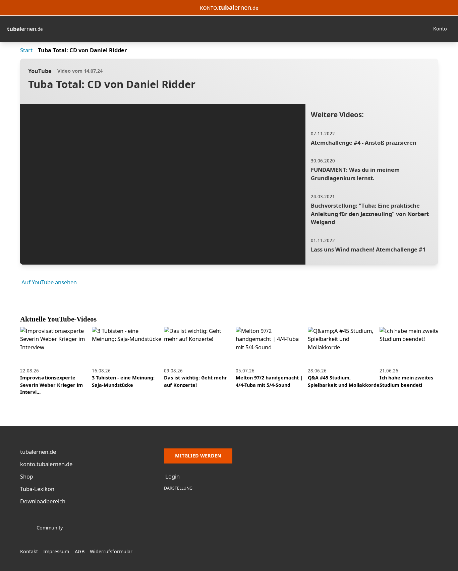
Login (172, 476)
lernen (25, 28)
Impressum (56, 551)
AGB (79, 551)
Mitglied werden (198, 455)
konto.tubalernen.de (46, 464)
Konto (440, 28)
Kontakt (29, 551)
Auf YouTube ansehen (49, 282)
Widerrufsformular (111, 551)
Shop (26, 476)
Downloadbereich (42, 501)
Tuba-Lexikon (37, 489)
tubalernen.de (38, 451)
